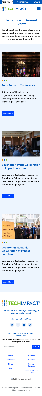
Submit (36, 347)
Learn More (8, 113)
